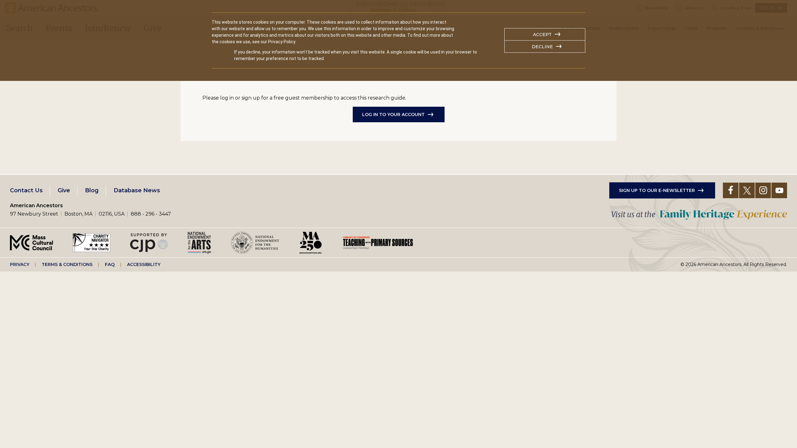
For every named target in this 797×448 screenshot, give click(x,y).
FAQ (110, 264)
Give (64, 190)
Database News (137, 190)
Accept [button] (542, 34)
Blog (92, 190)
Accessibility (143, 264)
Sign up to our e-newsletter (657, 190)
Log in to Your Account (393, 114)
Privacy (19, 264)
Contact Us (26, 190)
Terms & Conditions (67, 264)
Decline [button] (542, 46)
